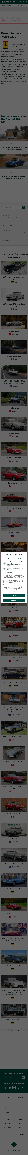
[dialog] (14, 577)
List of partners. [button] (9, 582)
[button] (14, 573)
